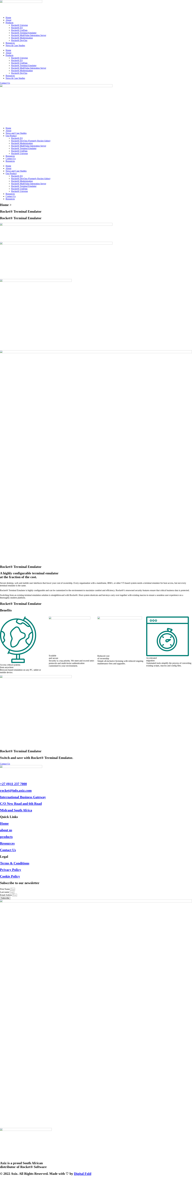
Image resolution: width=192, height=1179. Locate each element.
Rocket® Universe (19, 25)
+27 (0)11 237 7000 (13, 784)
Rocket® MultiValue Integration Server (28, 35)
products (6, 837)
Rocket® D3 (17, 28)
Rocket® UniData (19, 30)
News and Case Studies (16, 133)
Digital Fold (82, 1173)
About (8, 20)
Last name (5, 892)
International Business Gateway (23, 797)
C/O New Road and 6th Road (21, 803)
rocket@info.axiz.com (16, 790)
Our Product (11, 135)
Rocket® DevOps (19, 40)
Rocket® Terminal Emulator (23, 33)
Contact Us (11, 158)
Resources (10, 43)
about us (6, 830)
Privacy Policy (10, 870)
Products (9, 22)
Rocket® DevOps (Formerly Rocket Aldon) (30, 141)
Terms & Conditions (14, 863)
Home (8, 17)
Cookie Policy (10, 876)
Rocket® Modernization (22, 38)
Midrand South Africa (16, 810)
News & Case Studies (15, 45)
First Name (5, 889)
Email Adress (6, 895)
